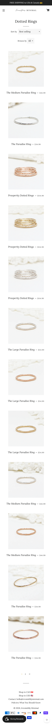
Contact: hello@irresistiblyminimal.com (26, 699)
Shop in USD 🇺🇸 (26, 695)
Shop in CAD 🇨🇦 (26, 692)
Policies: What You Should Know (26, 702)
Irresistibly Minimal (30, 708)
